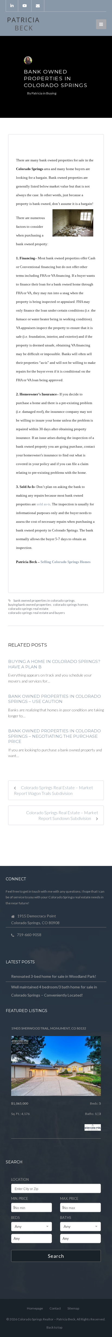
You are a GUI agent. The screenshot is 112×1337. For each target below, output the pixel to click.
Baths (65, 1218)
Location (20, 1180)
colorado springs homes (70, 605)
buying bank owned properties (29, 605)
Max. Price (69, 1199)
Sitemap (73, 1308)
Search (56, 1256)
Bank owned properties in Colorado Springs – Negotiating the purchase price (54, 736)
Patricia (37, 93)
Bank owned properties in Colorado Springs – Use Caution (54, 699)
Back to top (54, 1327)
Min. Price (19, 1199)
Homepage (35, 1308)
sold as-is (43, 504)
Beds (15, 1218)
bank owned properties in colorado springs (44, 600)
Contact (55, 1308)
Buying (51, 93)
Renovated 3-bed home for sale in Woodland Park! (53, 976)
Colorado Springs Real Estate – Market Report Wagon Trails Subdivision (53, 790)
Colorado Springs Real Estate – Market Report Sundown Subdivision (62, 815)
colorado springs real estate (28, 609)
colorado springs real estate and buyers (36, 613)
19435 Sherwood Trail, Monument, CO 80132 (48, 1028)
